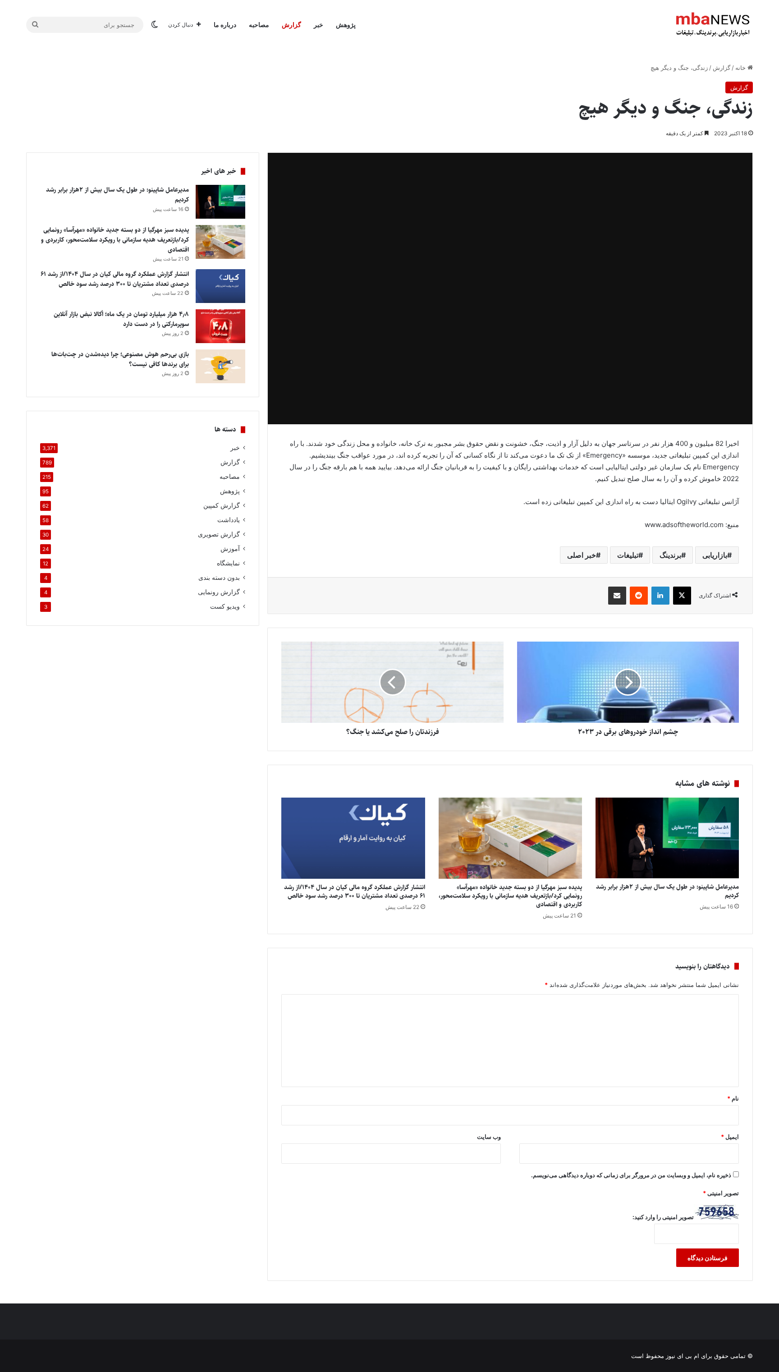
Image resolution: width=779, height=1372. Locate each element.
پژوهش (346, 24)
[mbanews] (713, 24)
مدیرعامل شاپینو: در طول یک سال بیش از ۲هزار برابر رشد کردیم (667, 891)
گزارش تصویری (219, 534)
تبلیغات (627, 555)
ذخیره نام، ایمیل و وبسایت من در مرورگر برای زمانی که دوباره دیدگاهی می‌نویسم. (631, 1175)
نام (733, 1098)
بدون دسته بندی (219, 577)
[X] (682, 596)
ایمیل (730, 1136)
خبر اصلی (581, 555)
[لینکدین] (660, 596)
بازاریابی (714, 555)
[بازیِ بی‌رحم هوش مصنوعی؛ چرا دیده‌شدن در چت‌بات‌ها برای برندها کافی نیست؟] (220, 366)
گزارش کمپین (221, 505)
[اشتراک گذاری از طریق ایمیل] (617, 596)
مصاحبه (259, 24)
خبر (318, 24)
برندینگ (670, 555)
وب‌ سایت (489, 1136)
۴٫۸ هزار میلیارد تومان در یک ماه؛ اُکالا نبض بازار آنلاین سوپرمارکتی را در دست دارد (121, 319)
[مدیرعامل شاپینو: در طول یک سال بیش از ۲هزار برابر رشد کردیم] (667, 838)
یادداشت (228, 519)
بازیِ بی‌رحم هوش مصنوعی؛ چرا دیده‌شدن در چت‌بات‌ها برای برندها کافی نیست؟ (120, 359)
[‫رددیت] (639, 596)
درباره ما (225, 24)
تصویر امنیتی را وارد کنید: (663, 1217)
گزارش (291, 24)
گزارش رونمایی (219, 592)
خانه (741, 67)
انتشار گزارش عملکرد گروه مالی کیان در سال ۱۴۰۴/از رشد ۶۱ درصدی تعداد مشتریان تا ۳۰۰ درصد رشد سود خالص (354, 891)
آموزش (230, 548)
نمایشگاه (228, 563)
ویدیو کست (225, 606)
